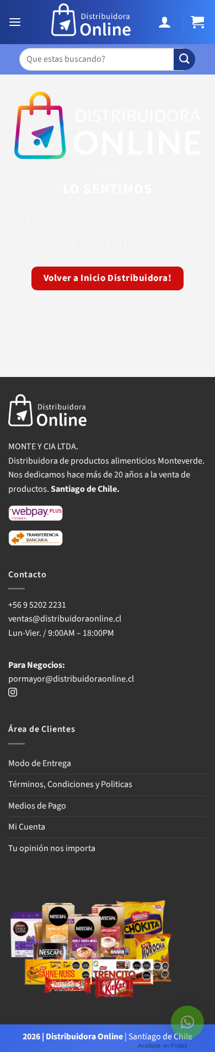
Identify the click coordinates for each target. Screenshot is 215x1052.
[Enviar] (184, 59)
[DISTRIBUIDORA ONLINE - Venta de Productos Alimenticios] (91, 22)
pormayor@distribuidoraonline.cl (71, 679)
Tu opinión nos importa (51, 848)
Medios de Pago (37, 806)
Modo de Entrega (39, 763)
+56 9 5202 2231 (37, 605)
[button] (16, 22)
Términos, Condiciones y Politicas (70, 784)
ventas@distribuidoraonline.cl (65, 619)
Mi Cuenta (26, 827)
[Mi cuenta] (166, 22)
